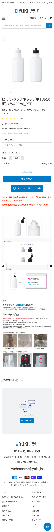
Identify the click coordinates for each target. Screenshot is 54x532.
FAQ (33, 506)
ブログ (34, 524)
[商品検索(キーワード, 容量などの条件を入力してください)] (49, 25)
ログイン (42, 18)
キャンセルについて (40, 501)
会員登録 (32, 18)
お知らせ (35, 511)
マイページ (36, 520)
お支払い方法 (7, 520)
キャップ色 (7, 140)
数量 (4, 158)
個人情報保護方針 (9, 501)
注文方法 (5, 515)
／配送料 (11, 129)
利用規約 (5, 506)
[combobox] (27, 25)
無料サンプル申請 (39, 497)
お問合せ (35, 515)
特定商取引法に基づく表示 (13, 497)
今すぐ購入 (27, 178)
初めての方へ (7, 511)
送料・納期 (36, 492)
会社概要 (5, 492)
